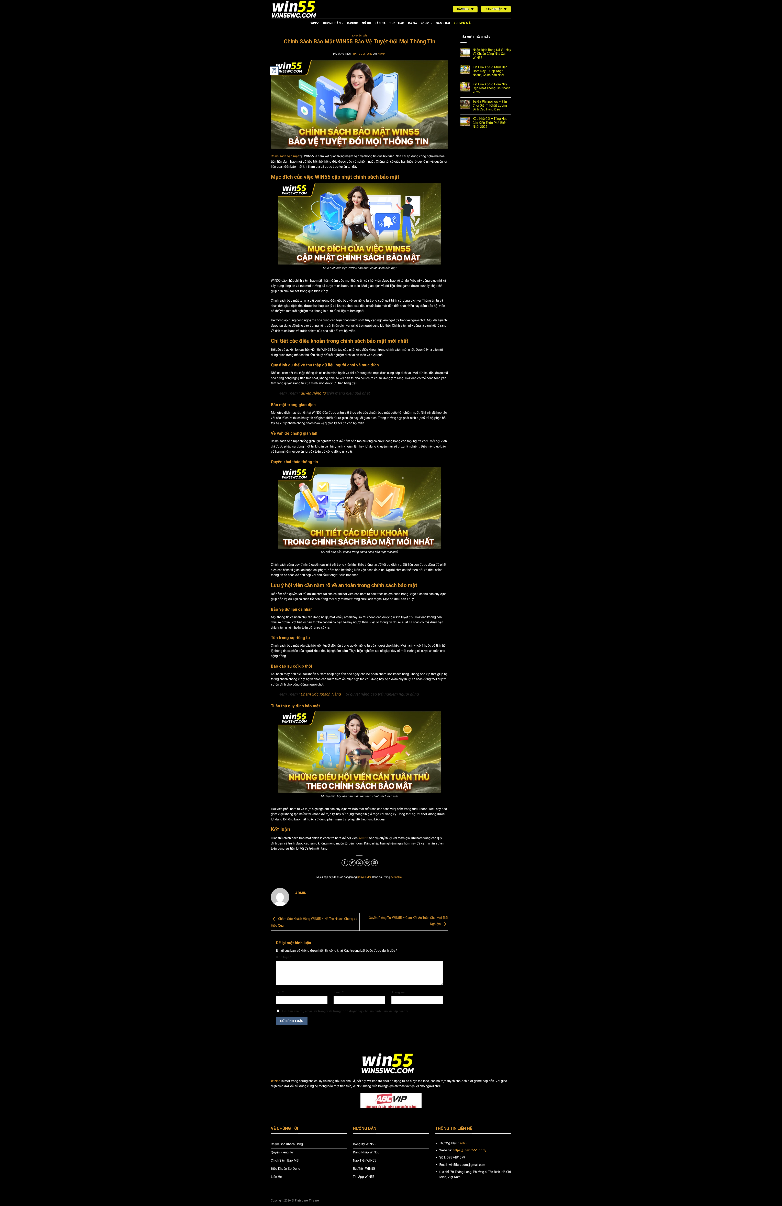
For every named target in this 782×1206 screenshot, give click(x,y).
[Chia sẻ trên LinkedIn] (374, 862)
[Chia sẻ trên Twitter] (352, 862)
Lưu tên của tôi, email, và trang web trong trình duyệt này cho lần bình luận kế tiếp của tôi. (345, 1011)
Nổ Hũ (366, 23)
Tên (280, 992)
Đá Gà (412, 23)
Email (339, 992)
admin (382, 54)
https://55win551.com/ (470, 1150)
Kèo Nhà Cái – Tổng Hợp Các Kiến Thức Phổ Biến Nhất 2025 (490, 122)
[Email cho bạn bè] (359, 862)
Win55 (463, 1143)
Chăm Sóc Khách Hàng (321, 694)
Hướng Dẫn (332, 23)
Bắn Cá (380, 23)
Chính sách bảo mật (285, 156)
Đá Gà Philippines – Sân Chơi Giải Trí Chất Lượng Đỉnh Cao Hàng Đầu (490, 105)
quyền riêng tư (313, 393)
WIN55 (315, 23)
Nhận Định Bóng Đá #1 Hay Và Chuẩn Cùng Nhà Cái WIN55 (492, 54)
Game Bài (443, 23)
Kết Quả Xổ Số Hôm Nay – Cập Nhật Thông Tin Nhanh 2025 (491, 88)
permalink (396, 877)
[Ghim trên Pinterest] (367, 862)
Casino (352, 23)
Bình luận (283, 957)
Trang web (398, 992)
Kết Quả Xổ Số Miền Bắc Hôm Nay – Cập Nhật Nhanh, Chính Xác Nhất (490, 71)
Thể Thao (396, 23)
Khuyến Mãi (462, 23)
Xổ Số (425, 23)
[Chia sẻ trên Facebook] (345, 862)
